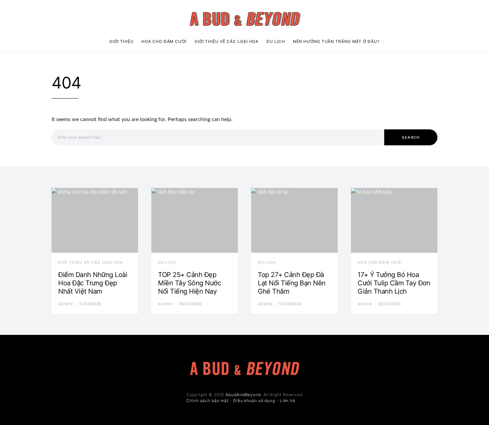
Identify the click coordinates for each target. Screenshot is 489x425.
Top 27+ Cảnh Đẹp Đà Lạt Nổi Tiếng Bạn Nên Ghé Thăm (292, 283)
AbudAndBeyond (243, 394)
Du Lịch (275, 41)
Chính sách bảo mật (207, 400)
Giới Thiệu (121, 41)
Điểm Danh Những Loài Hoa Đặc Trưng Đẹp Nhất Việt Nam (92, 283)
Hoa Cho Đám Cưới (163, 41)
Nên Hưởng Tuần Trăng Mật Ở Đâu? (336, 41)
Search (410, 137)
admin (65, 304)
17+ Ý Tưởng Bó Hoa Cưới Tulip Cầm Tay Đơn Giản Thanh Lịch (394, 283)
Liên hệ (287, 400)
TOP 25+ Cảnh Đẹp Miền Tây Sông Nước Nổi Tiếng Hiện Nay (189, 283)
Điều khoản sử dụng (254, 400)
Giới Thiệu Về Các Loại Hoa (226, 41)
